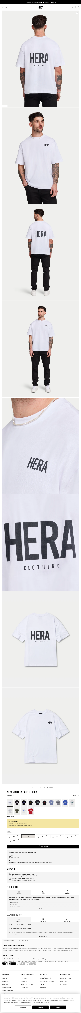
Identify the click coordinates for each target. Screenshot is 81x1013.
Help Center (24, 978)
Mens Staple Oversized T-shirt (45, 788)
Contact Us (24, 981)
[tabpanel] (43, 903)
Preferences (23, 1007)
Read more (42, 909)
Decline (40, 1007)
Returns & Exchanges (27, 984)
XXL (14, 840)
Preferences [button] (45, 1002)
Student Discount (6, 987)
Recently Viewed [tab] (26, 963)
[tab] (19, 892)
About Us (4, 978)
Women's (49, 2)
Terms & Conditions (65, 978)
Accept (58, 1007)
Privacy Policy (63, 981)
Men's (44, 2)
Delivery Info (24, 987)
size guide (33, 852)
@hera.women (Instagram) (47, 981)
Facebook (43, 987)
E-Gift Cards (5, 984)
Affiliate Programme (7, 991)
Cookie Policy (63, 984)
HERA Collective (6, 981)
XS (14, 836)
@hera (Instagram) (45, 978)
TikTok (42, 984)
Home (34, 788)
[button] (6, 7)
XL (72, 836)
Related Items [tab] (9, 963)
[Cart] (78, 7)
